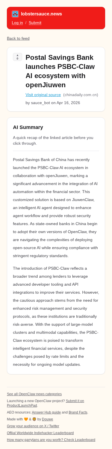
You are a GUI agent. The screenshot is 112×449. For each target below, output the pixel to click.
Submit (35, 22)
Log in (17, 22)
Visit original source (43, 94)
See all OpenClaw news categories (34, 394)
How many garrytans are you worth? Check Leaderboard (51, 440)
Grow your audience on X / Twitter (33, 426)
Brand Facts (78, 412)
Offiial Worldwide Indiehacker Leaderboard (40, 433)
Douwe (47, 419)
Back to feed (18, 38)
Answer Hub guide (46, 412)
